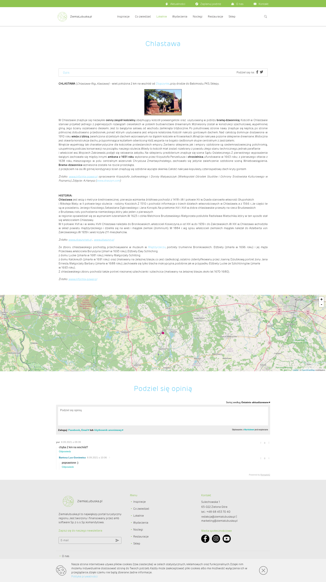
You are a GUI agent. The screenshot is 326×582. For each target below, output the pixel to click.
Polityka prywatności (84, 576)
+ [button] (321, 299)
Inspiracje (123, 16)
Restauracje (215, 16)
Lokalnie (161, 16)
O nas (65, 556)
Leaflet (295, 370)
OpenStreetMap (308, 370)
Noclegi (197, 16)
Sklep (232, 16)
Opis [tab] (66, 72)
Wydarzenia (179, 16)
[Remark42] (163, 438)
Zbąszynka (162, 83)
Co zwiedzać (143, 16)
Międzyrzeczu (157, 247)
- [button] (321, 304)
